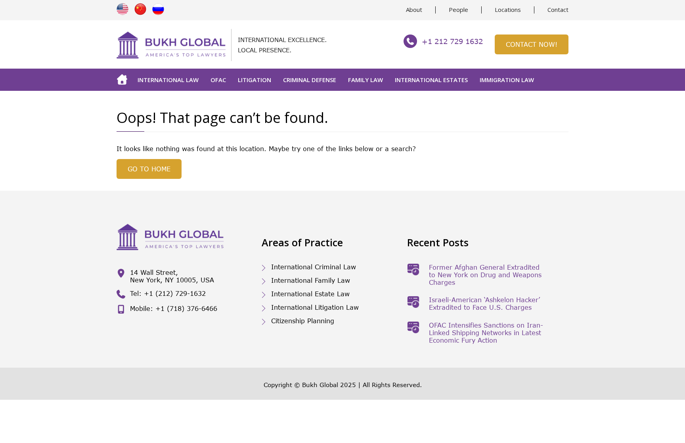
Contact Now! (531, 44)
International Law (168, 80)
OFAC (218, 80)
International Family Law (310, 280)
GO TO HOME (149, 169)
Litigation (254, 80)
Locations (508, 9)
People (458, 9)
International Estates (431, 80)
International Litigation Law (315, 307)
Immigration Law (507, 80)
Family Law (365, 80)
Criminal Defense (309, 80)
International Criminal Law (313, 266)
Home (124, 79)
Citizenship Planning (302, 320)
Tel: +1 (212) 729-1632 (168, 293)
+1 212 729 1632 (452, 41)
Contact (557, 9)
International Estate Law (310, 293)
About (414, 9)
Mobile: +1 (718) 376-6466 (173, 308)
